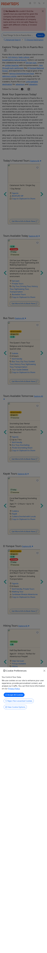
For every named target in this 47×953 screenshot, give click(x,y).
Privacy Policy (14, 688)
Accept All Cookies (15, 695)
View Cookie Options (16, 707)
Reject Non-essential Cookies (19, 701)
